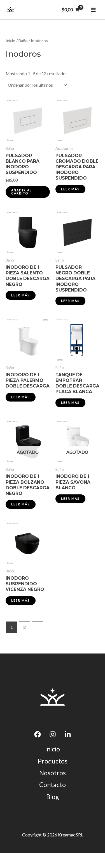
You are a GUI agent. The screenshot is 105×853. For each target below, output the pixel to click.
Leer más (70, 189)
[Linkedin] (68, 734)
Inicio (10, 40)
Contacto (52, 784)
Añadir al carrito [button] (21, 191)
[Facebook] (37, 734)
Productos (52, 761)
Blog (52, 797)
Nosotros (52, 773)
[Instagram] (53, 734)
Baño (23, 40)
